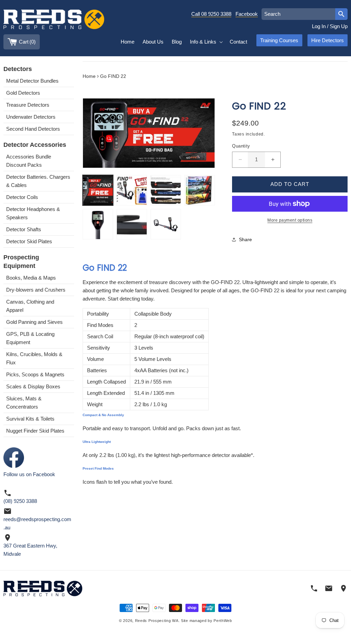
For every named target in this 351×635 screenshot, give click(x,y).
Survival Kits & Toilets (30, 419)
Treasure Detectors (27, 105)
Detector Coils (22, 197)
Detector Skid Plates (29, 241)
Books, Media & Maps (31, 278)
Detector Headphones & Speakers (33, 213)
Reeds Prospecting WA (157, 621)
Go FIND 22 (113, 76)
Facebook (246, 14)
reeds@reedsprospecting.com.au (37, 523)
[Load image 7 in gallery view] (165, 224)
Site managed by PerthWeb (206, 621)
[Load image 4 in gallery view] (199, 190)
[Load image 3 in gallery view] (165, 190)
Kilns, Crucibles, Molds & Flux (34, 358)
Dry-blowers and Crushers (35, 290)
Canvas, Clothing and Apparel (30, 306)
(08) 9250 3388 (20, 501)
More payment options (289, 220)
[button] (206, 41)
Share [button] (245, 239)
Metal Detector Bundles (32, 81)
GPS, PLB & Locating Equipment (30, 338)
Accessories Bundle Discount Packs (28, 161)
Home (89, 76)
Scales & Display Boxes (33, 386)
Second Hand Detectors (33, 129)
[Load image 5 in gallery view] (98, 224)
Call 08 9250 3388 (211, 14)
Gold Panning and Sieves (34, 322)
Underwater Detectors (31, 117)
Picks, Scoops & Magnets (35, 374)
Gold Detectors (23, 93)
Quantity (241, 146)
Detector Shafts (23, 229)
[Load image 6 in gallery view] (132, 224)
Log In (319, 26)
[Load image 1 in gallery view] (98, 190)
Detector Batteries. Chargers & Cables (38, 181)
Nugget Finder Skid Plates (35, 431)
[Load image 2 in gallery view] (132, 190)
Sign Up (339, 26)
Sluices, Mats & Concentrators (23, 403)
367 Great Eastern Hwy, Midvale (30, 550)
